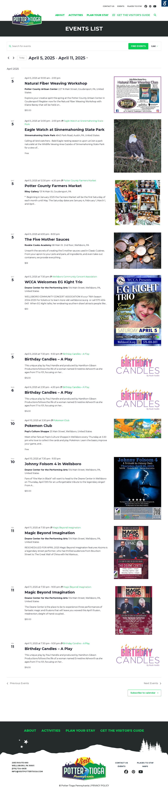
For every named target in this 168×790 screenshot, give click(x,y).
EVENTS (120, 6)
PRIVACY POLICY (100, 785)
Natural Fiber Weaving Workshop (56, 83)
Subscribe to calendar (142, 693)
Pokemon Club (38, 426)
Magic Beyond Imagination (50, 533)
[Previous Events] (8, 57)
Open (164, 3)
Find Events (138, 46)
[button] (155, 15)
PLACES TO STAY (134, 6)
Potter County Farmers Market (53, 186)
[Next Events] (13, 57)
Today (22, 58)
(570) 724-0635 (19, 769)
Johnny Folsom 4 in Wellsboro (53, 464)
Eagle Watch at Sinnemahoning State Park (64, 129)
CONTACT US (108, 6)
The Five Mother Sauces (47, 239)
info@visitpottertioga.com (27, 771)
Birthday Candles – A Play (48, 359)
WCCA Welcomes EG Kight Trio (53, 282)
